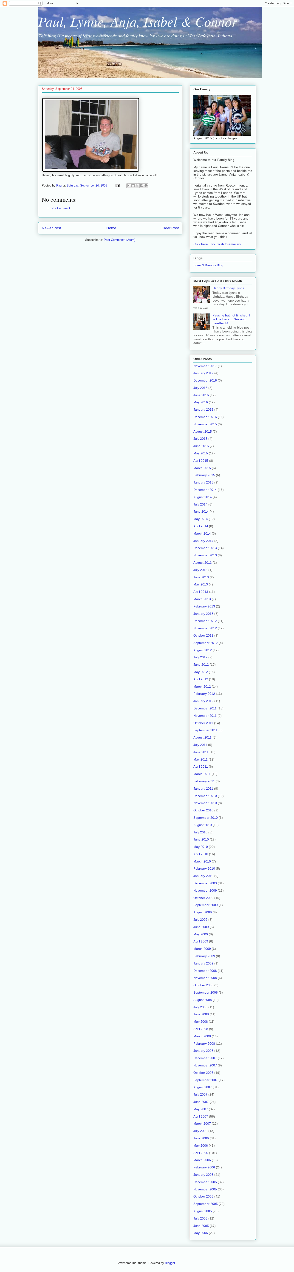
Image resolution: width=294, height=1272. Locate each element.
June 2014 (201, 511)
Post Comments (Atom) (119, 240)
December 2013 (205, 548)
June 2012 (201, 664)
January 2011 (203, 788)
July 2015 (200, 438)
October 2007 (203, 1072)
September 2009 (205, 905)
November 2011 (205, 715)
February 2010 (204, 868)
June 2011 (201, 752)
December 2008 (205, 971)
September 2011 (205, 730)
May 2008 (200, 1021)
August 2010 (202, 825)
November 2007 (205, 1065)
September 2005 (205, 1204)
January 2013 (203, 613)
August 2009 (202, 912)
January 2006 (203, 1174)
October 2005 (203, 1196)
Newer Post (51, 228)
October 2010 (203, 810)
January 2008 (203, 1050)
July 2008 (200, 1007)
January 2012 (203, 701)
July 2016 (200, 388)
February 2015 (204, 475)
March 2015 (202, 468)
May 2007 (200, 1109)
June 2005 (201, 1226)
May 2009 (200, 934)
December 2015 (205, 417)
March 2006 (202, 1160)
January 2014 (203, 541)
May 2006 (200, 1145)
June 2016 (201, 395)
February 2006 (204, 1167)
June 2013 (201, 577)
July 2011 (200, 745)
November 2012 (205, 628)
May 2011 (200, 759)
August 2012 (202, 650)
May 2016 (200, 402)
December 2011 (205, 708)
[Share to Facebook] (141, 185)
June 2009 (201, 927)
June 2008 (201, 1014)
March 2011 (202, 774)
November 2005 (205, 1189)
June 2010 (201, 839)
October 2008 (203, 985)
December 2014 (205, 490)
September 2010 (205, 817)
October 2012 (203, 635)
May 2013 (200, 584)
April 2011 (200, 766)
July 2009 (200, 919)
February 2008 (204, 1043)
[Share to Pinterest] (146, 185)
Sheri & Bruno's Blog (208, 265)
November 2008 (205, 978)
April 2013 (200, 591)
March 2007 (202, 1123)
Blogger (170, 1263)
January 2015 (203, 482)
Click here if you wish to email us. (217, 244)
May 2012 (200, 672)
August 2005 (202, 1211)
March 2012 (202, 686)
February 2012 (204, 693)
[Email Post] (117, 185)
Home (111, 228)
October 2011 (203, 723)
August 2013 (202, 562)
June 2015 (201, 446)
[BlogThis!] (133, 185)
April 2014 (200, 526)
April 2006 (200, 1153)
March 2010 (202, 861)
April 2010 (200, 854)
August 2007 (202, 1087)
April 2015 (200, 460)
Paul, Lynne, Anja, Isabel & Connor (137, 21)
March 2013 (202, 599)
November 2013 (205, 555)
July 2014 (200, 504)
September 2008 (205, 992)
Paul (59, 185)
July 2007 (200, 1094)
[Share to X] (137, 185)
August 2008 (202, 1000)
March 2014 (202, 533)
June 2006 (201, 1138)
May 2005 (200, 1233)
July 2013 (200, 570)
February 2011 (204, 781)
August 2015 (202, 431)
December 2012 (205, 621)
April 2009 (200, 941)
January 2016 (203, 409)
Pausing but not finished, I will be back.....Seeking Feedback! (231, 319)
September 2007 (205, 1080)
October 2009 (203, 898)
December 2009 (205, 883)
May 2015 (200, 453)
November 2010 (205, 803)
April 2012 (200, 679)
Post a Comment (59, 208)
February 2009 (204, 956)
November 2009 (205, 890)
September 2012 (205, 643)
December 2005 (205, 1182)
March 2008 (202, 1036)
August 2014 (202, 497)
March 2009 (202, 949)
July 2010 (200, 832)
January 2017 (203, 373)
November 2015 (205, 424)
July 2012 (200, 657)
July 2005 (200, 1218)
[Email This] (128, 185)
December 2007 (205, 1058)
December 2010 (205, 796)
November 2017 (205, 366)
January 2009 (203, 963)
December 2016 (205, 380)
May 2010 (200, 847)
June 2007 (201, 1102)
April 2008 (200, 1029)
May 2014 (200, 519)
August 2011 (202, 737)
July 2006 (200, 1131)
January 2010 (203, 876)
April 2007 (200, 1116)
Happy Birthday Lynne (228, 288)
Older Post (170, 228)
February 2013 (204, 606)
